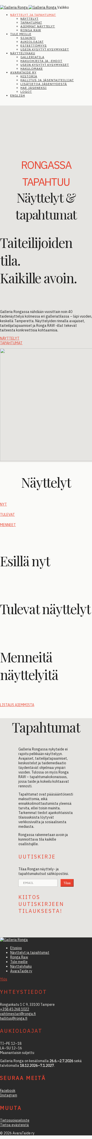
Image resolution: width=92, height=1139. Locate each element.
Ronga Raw (30, 30)
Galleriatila (32, 57)
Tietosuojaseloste (14, 1120)
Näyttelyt (29, 18)
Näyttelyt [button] (9, 338)
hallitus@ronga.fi (13, 1018)
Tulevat (7, 514)
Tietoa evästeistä (14, 1125)
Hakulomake (31, 68)
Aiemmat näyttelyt (37, 26)
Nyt (3, 504)
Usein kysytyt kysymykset (44, 49)
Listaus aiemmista (17, 705)
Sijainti (28, 38)
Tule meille (20, 34)
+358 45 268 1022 (14, 1009)
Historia (28, 76)
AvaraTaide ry (23, 72)
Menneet (8, 525)
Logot (26, 91)
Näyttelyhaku (22, 53)
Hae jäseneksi (33, 88)
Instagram (8, 1095)
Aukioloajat (32, 42)
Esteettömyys (33, 45)
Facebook (7, 1090)
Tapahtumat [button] (11, 343)
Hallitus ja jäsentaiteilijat (47, 80)
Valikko (63, 7)
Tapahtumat (31, 22)
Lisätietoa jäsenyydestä (43, 84)
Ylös (3, 979)
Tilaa (67, 883)
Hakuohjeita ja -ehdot (41, 61)
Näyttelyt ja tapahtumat (33, 15)
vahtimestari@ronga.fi (18, 1013)
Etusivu (16, 948)
